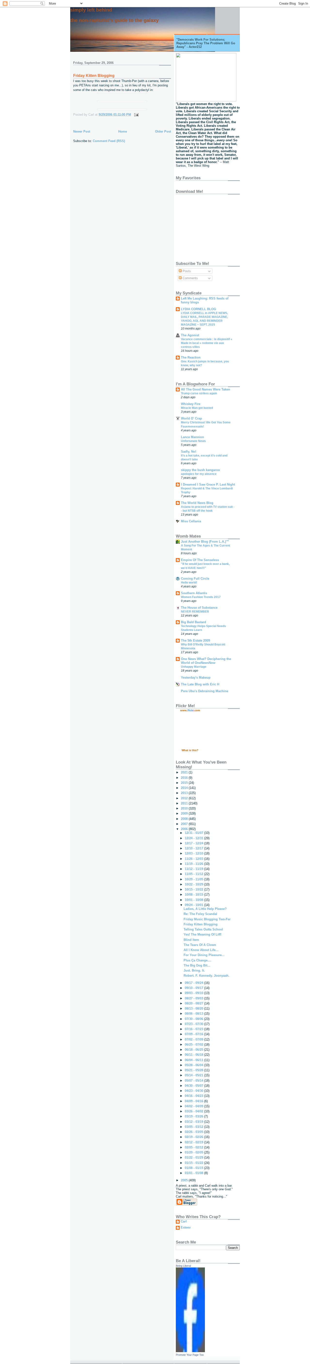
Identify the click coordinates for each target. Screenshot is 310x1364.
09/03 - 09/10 (194, 993)
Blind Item (191, 940)
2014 (185, 788)
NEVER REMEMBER (195, 611)
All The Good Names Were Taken (205, 389)
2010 (185, 808)
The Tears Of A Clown (200, 945)
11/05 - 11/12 (194, 874)
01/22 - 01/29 (194, 1157)
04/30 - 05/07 (194, 1085)
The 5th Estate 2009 (195, 640)
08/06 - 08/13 (194, 1013)
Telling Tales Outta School (203, 929)
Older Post (163, 131)
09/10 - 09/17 (194, 988)
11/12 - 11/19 (194, 869)
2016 (185, 777)
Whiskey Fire (190, 404)
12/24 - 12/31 (194, 838)
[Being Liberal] (190, 1351)
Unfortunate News (193, 441)
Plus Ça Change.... (197, 960)
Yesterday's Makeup (195, 677)
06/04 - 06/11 (194, 1060)
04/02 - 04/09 (194, 1106)
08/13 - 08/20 (194, 1008)
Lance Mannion (192, 437)
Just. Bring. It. (194, 970)
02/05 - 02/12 (194, 1147)
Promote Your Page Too (190, 1354)
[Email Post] (135, 114)
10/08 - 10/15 (194, 894)
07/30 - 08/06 (194, 1019)
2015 (185, 783)
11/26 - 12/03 (194, 859)
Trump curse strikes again (199, 393)
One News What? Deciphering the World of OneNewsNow (206, 661)
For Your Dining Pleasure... (204, 955)
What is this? (190, 750)
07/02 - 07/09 (194, 1039)
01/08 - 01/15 (194, 1168)
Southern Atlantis (194, 593)
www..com (190, 710)
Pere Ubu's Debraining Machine (204, 691)
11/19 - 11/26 (194, 864)
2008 (185, 819)
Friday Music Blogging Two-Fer (207, 919)
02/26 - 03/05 (194, 1132)
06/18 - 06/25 (194, 1049)
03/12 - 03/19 (194, 1122)
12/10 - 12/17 (194, 848)
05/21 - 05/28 (194, 1070)
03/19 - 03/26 (194, 1116)
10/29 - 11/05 (194, 879)
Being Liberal (183, 1265)
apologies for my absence (199, 474)
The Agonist (190, 335)
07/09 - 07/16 (194, 1034)
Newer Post (81, 131)
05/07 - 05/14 (194, 1080)
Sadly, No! (188, 451)
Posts (186, 271)
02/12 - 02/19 (194, 1142)
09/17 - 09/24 (194, 983)
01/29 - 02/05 (194, 1152)
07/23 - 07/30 (194, 1024)
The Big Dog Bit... (197, 965)
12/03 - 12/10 (194, 853)
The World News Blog (197, 503)
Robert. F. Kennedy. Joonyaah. (206, 975)
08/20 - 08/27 (194, 1003)
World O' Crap (191, 418)
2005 (185, 1180)
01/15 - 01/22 (194, 1163)
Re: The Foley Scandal (200, 914)
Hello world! (189, 582)
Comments (190, 278)
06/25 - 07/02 (194, 1044)
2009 (185, 813)
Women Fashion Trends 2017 (201, 597)
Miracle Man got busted (197, 408)
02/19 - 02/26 (194, 1137)
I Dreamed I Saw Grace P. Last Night (208, 484)
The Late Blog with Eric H (200, 684)
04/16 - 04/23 (194, 1096)
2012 (185, 798)
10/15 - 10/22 (194, 889)
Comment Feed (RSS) (109, 141)
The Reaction (191, 357)
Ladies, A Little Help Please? (205, 909)
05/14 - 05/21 (194, 1075)
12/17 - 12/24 (194, 843)
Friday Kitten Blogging (94, 76)
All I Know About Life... (201, 950)
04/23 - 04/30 (194, 1091)
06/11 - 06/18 (194, 1055)
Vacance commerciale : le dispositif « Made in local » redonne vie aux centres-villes (206, 343)
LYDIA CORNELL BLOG (198, 309)
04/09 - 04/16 (194, 1101)
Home (122, 131)
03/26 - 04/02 (194, 1111)
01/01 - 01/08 (194, 1173)
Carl (184, 1221)
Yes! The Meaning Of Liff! (202, 934)
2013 (185, 793)
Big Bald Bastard (193, 622)
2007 (185, 824)
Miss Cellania (191, 521)
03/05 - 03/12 (194, 1127)
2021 (185, 772)
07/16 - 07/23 (194, 1029)
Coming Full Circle (195, 578)
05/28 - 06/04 (194, 1065)
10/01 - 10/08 (194, 900)
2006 (185, 829)
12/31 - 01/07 (194, 833)
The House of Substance (199, 607)
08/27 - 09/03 (194, 998)
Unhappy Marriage (193, 666)
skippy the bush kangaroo (200, 470)
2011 (185, 803)
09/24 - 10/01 (194, 905)
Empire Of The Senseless (200, 560)
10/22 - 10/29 (194, 884)
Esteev (186, 1227)
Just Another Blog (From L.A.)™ (205, 541)
